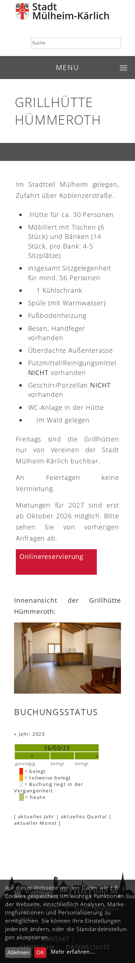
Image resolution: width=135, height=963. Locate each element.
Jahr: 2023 (32, 734)
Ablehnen (18, 952)
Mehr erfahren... (73, 951)
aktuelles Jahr (36, 816)
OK (40, 952)
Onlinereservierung (51, 556)
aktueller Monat (35, 823)
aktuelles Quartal (84, 816)
